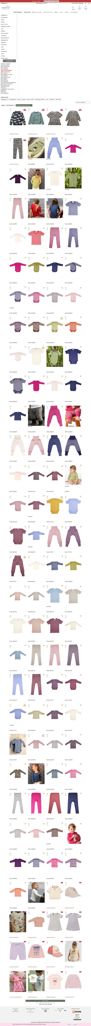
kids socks (3, 91)
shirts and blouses (5, 71)
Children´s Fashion (5, 63)
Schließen (69, 1024)
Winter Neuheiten (18, 12)
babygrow (3, 90)
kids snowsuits (4, 81)
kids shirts (3, 87)
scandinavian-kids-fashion (7, 89)
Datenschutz (15, 1011)
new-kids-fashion (5, 65)
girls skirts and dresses (6, 83)
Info (31, 1010)
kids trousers (4, 73)
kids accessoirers (5, 66)
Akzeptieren (75, 1024)
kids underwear (5, 93)
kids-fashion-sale (5, 85)
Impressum (15, 1009)
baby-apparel (4, 67)
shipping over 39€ (41, 3)
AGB (15, 1010)
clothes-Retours (77, 3)
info (89, 3)
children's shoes (5, 86)
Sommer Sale (27, 12)
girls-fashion (4, 78)
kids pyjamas (4, 79)
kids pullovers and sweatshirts (8, 82)
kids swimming (4, 69)
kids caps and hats (5, 77)
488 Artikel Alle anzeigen (45, 1004)
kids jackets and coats (6, 74)
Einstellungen (62, 1024)
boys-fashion (4, 75)
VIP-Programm (30, 1012)
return (4, 3)
